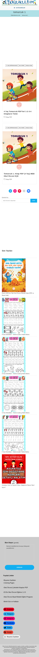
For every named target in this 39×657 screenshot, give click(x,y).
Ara (33, 200)
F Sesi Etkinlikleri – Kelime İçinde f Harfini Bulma (15, 452)
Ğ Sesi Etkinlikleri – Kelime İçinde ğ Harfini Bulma (15, 373)
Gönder (19, 567)
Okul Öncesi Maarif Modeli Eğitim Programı (18, 597)
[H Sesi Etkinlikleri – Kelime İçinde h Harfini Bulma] (14, 315)
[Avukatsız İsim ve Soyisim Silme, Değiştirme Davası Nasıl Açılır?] (14, 469)
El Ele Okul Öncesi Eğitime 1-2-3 (15, 592)
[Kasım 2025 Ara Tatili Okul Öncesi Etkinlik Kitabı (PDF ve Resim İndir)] (14, 275)
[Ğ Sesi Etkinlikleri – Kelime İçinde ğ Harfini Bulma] (14, 355)
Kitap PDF (9, 117)
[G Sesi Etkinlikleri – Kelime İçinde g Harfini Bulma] (14, 394)
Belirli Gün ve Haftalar (11, 601)
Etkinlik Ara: (5, 197)
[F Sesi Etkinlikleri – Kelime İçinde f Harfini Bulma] (14, 433)
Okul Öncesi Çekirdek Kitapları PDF (16, 587)
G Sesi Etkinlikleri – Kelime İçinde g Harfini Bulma (15, 413)
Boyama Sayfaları (10, 580)
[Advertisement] (19, 36)
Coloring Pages (9, 583)
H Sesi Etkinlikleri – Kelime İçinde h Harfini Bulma (15, 334)
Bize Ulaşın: (12, 542)
